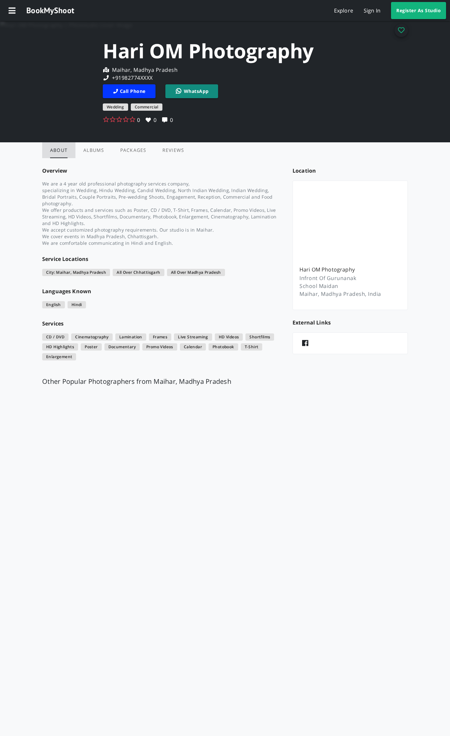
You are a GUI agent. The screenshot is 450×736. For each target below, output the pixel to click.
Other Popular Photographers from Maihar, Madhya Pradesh (136, 381)
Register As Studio (418, 10)
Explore (343, 10)
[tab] (58, 150)
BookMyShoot (50, 10)
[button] (12, 10)
